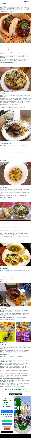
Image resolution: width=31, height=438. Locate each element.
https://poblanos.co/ (6, 354)
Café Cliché (4, 187)
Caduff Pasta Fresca (6, 143)
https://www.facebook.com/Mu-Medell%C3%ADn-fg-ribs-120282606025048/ (14, 317)
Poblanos (3, 344)
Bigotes (3, 93)
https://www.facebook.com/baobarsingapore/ (10, 62)
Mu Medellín (4, 308)
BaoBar (3, 46)
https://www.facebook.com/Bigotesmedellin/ (10, 109)
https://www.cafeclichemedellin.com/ (8, 199)
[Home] (3, 3)
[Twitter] (25, 1)
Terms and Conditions (13, 436)
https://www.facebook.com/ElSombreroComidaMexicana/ (11, 277)
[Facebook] (24, 1)
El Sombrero (4, 268)
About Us (19, 436)
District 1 (3, 224)
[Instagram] (26, 1)
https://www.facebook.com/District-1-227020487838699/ (11, 238)
